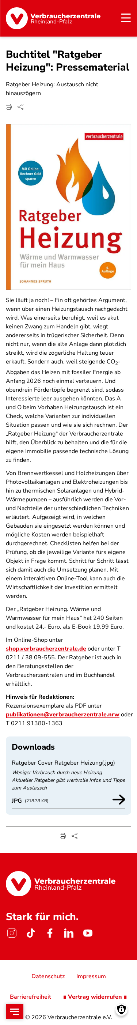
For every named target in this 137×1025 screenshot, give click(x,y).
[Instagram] (11, 933)
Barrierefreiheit (30, 997)
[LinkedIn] (68, 933)
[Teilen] (20, 107)
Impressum (91, 976)
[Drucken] (9, 107)
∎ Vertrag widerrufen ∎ (95, 997)
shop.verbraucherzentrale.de (46, 649)
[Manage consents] (121, 1009)
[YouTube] (87, 933)
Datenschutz (48, 976)
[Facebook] (49, 933)
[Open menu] (14, 1011)
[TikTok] (30, 933)
